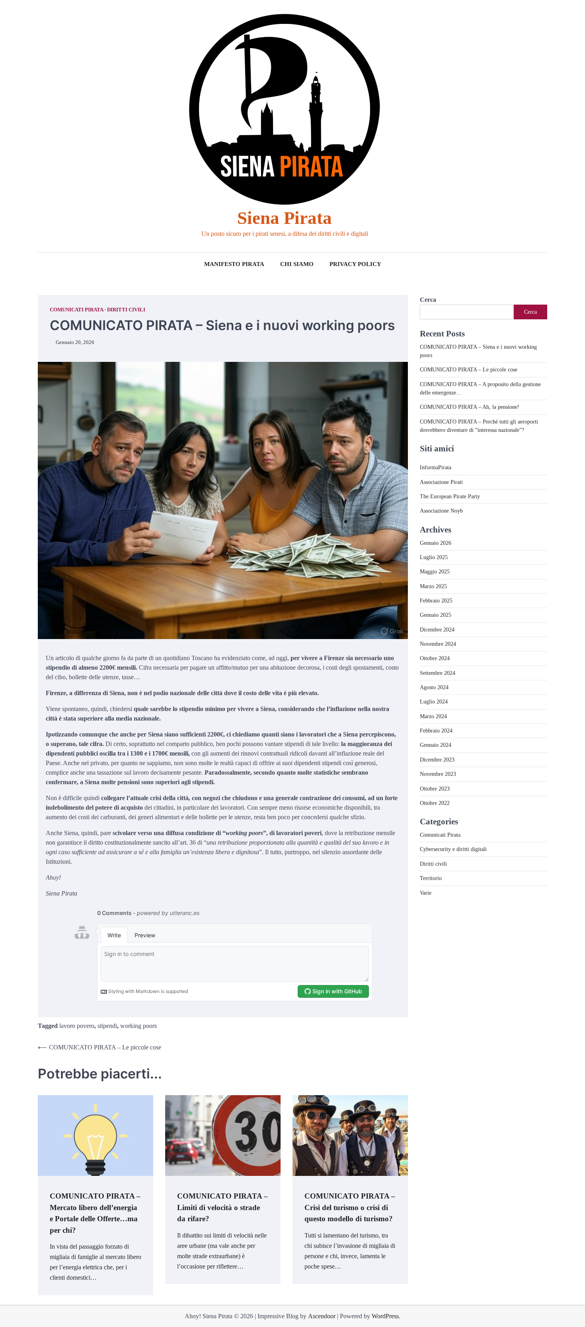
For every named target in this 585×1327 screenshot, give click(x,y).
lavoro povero (76, 1025)
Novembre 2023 (438, 774)
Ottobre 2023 (435, 788)
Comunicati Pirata (76, 310)
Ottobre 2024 (435, 658)
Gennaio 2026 (435, 543)
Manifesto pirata (234, 264)
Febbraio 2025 (436, 600)
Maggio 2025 (435, 571)
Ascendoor (321, 1316)
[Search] (44, 126)
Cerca (428, 299)
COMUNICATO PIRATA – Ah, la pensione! (469, 407)
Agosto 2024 (434, 687)
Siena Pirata (284, 218)
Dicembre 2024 (437, 629)
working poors (138, 1025)
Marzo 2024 (433, 716)
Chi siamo (297, 264)
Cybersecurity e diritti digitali (453, 849)
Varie (425, 893)
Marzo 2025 (433, 586)
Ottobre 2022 (435, 803)
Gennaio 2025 (435, 615)
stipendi (107, 1025)
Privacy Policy (355, 264)
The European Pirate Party (450, 496)
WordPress (385, 1316)
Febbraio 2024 (436, 730)
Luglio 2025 (434, 557)
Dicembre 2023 (437, 759)
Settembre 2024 (437, 673)
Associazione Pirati (441, 482)
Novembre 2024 (438, 644)
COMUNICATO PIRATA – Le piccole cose (468, 369)
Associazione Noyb (441, 510)
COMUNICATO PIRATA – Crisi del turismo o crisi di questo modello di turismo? (349, 1207)
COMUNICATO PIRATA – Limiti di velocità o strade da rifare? (222, 1207)
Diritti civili (126, 310)
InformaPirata (435, 467)
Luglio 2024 (434, 701)
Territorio (431, 878)
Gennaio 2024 (435, 745)
